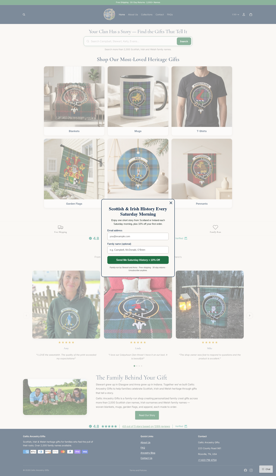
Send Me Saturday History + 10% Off (138, 260)
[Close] (171, 203)
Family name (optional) (119, 243)
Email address (114, 230)
